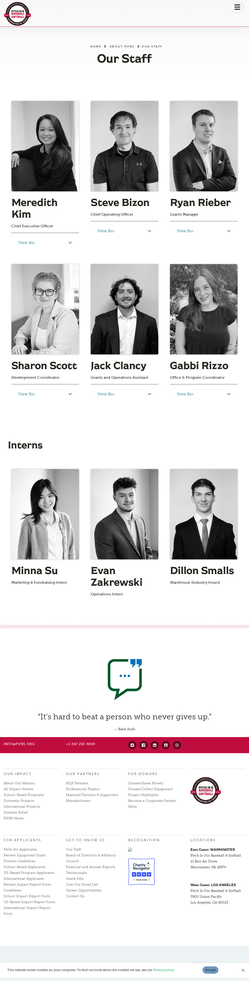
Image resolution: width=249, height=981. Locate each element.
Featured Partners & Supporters (92, 795)
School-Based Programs (24, 795)
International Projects (22, 807)
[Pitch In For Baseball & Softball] (17, 14)
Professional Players (83, 789)
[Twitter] (132, 745)
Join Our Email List (82, 884)
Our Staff (73, 849)
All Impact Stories (18, 789)
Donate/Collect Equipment (150, 789)
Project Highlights (143, 795)
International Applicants (24, 879)
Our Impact (18, 774)
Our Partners (83, 774)
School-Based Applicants (24, 867)
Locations (203, 840)
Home (95, 46)
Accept (210, 970)
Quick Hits (75, 879)
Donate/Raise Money (145, 783)
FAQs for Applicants (20, 849)
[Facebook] (143, 745)
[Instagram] (177, 745)
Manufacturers (78, 801)
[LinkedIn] (155, 745)
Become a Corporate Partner (152, 801)
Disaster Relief (16, 812)
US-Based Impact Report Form (29, 902)
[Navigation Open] (237, 7)
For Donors (143, 774)
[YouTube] (166, 745)
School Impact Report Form (27, 896)
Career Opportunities (83, 890)
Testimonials (76, 873)
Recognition (144, 840)
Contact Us (75, 896)
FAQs (132, 807)
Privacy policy (163, 970)
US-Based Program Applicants (29, 873)
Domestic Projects (19, 801)
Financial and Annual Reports (90, 867)
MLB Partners (77, 783)
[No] (242, 970)
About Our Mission (19, 783)
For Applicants (22, 840)
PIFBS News (14, 818)
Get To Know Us (85, 840)
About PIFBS (122, 46)
